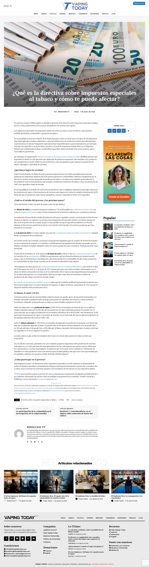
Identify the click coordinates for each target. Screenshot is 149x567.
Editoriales (115, 534)
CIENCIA (70, 549)
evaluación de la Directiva (83, 210)
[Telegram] (22, 538)
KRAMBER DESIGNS (98, 564)
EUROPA (80, 86)
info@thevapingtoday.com (16, 549)
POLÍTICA (69, 86)
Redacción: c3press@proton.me (18, 554)
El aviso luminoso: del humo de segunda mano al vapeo (124, 254)
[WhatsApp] (124, 131)
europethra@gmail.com (47, 379)
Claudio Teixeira (47, 501)
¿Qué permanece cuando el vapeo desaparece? (123, 245)
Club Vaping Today (118, 530)
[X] (38, 441)
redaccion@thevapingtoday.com (24, 393)
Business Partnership (119, 548)
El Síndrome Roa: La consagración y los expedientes (126, 497)
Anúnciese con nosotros (120, 546)
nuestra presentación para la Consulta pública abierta (62, 267)
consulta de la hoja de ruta (85, 254)
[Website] (42, 441)
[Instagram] (31, 441)
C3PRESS (110, 564)
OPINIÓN (70, 534)
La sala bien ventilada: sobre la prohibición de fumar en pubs (124, 227)
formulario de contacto (57, 391)
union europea (77, 400)
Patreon (48, 551)
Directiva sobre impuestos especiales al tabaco (39, 400)
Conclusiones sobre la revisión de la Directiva (73, 233)
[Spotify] (17, 538)
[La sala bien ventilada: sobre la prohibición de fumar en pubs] (108, 227)
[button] (8, 6)
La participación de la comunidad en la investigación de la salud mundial (33, 412)
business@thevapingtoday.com (18, 551)
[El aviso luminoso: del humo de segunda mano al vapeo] (108, 254)
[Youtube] (33, 538)
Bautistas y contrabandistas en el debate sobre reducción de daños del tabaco (76, 413)
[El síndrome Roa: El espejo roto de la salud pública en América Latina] (108, 262)
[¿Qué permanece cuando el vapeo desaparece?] (108, 245)
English (113, 537)
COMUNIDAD (72, 543)
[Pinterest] (119, 131)
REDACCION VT (63, 112)
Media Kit (115, 550)
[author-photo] (5, 501)
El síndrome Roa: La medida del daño (90, 496)
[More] (128, 131)
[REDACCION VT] (19, 434)
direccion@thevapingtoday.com (18, 556)
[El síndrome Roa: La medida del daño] (92, 481)
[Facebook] (27, 441)
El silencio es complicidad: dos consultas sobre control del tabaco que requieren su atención (124, 236)
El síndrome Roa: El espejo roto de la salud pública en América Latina (123, 263)
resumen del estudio (29, 212)
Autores (114, 532)
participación (34, 256)
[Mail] (34, 441)
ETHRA (17, 374)
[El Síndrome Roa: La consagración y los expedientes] (128, 481)
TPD (67, 400)
